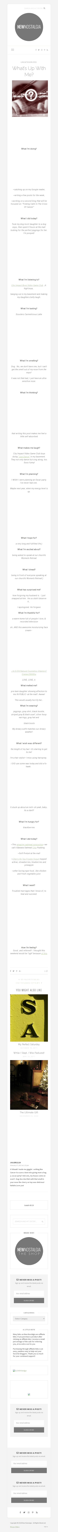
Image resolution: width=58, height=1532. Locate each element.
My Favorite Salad (29, 980)
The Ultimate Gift (29, 1112)
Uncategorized (29, 62)
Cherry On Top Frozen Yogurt (26, 859)
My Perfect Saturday (29, 1044)
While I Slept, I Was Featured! (29, 1053)
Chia (35, 848)
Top (45, 1527)
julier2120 (15, 1162)
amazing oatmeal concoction (30, 845)
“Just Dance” (24, 457)
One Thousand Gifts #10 (28, 983)
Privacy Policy (15, 1527)
